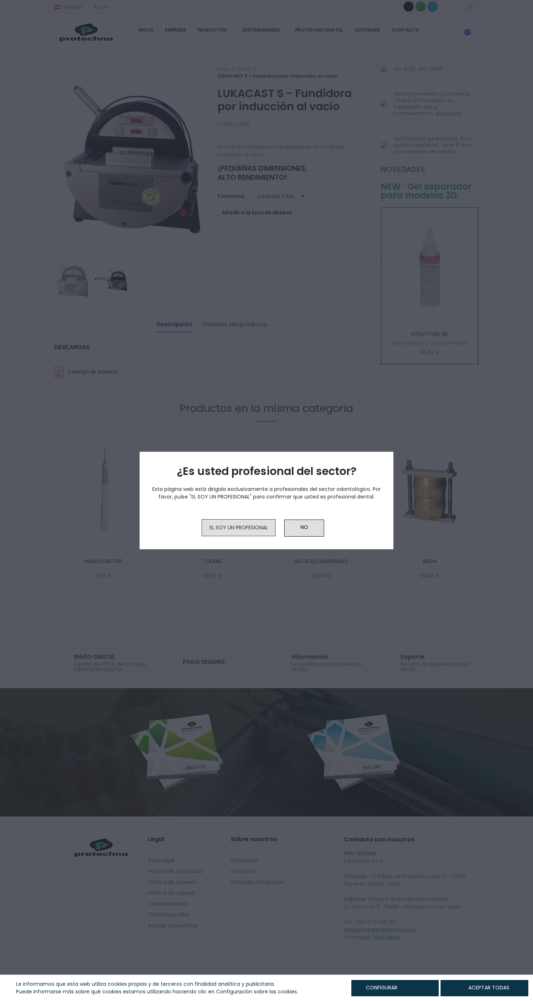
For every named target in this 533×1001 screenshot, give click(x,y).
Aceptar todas (488, 987)
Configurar (380, 987)
